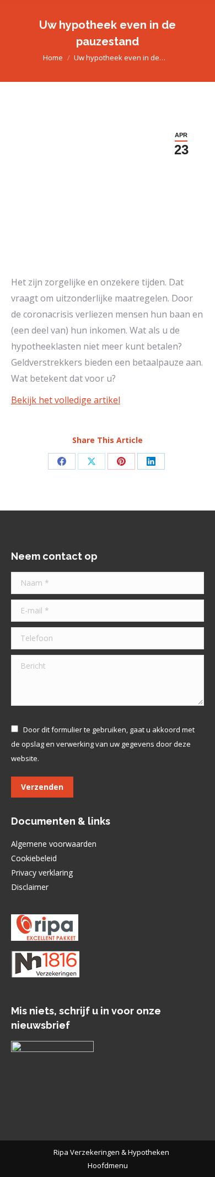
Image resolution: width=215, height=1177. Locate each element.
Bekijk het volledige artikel (65, 400)
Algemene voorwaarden (53, 844)
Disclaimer (30, 887)
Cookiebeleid (34, 858)
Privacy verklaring (42, 872)
